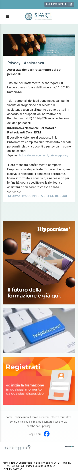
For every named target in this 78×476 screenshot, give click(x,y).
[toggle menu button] (7, 16)
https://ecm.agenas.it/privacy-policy (43, 155)
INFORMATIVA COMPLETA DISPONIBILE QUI (37, 196)
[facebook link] (47, 434)
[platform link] (38, 17)
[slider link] (39, 330)
